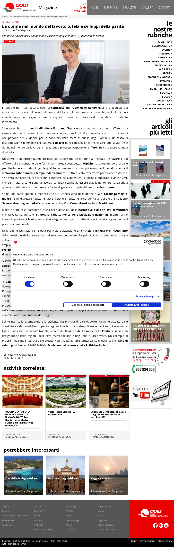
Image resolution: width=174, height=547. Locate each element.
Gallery (147, 7)
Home (94, 7)
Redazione (7, 524)
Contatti (164, 7)
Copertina (163, 100)
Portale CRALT (8, 520)
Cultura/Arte (161, 45)
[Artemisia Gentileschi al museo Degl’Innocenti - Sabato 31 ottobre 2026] (109, 392)
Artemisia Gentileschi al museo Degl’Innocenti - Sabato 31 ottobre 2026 (108, 414)
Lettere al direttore (157, 108)
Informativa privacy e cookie (15, 515)
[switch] (68, 284)
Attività (165, 81)
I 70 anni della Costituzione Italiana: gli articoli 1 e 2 (149, 327)
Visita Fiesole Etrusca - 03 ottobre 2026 (61, 413)
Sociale (165, 92)
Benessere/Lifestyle (157, 61)
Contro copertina (158, 104)
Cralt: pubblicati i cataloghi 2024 (148, 164)
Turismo (165, 53)
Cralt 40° (164, 41)
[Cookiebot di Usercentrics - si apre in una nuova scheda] (146, 242)
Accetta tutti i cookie (136, 304)
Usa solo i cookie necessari (88, 304)
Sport (166, 73)
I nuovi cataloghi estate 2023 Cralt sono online (150, 204)
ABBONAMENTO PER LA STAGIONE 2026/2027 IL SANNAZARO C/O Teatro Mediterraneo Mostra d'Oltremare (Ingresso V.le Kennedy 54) (19, 418)
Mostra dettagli (145, 296)
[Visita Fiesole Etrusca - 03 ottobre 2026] (66, 392)
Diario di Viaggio (159, 77)
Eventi (166, 49)
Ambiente (164, 57)
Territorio (163, 85)
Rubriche (110, 7)
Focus (166, 96)
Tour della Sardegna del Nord (22, 478)
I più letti (129, 7)
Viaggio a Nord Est (101, 478)
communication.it (147, 541)
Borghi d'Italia (160, 88)
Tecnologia (163, 65)
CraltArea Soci (80, 9)
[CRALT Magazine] (19, 7)
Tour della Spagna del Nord (64, 478)
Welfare (9, 41)
